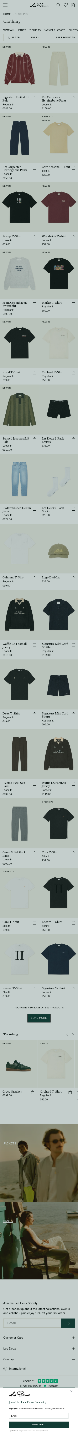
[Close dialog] (71, 1391)
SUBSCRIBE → (39, 1425)
